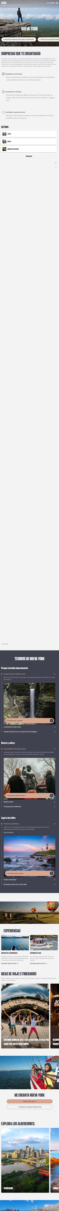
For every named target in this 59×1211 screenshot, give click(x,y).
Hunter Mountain (10, 880)
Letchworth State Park (12, 727)
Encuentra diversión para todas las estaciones (19, 39)
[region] (29, 403)
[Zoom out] (56, 165)
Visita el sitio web (28, 1101)
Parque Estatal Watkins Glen (15, 674)
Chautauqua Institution (12, 807)
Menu (52, 3)
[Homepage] (4, 3)
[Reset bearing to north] (56, 167)
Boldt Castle (8, 802)
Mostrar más (29, 156)
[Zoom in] (56, 163)
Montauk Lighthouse (11, 824)
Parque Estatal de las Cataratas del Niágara (20, 732)
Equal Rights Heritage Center (15, 749)
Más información (9, 832)
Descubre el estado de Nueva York (30, 1107)
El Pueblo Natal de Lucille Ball (15, 884)
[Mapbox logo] (5, 644)
